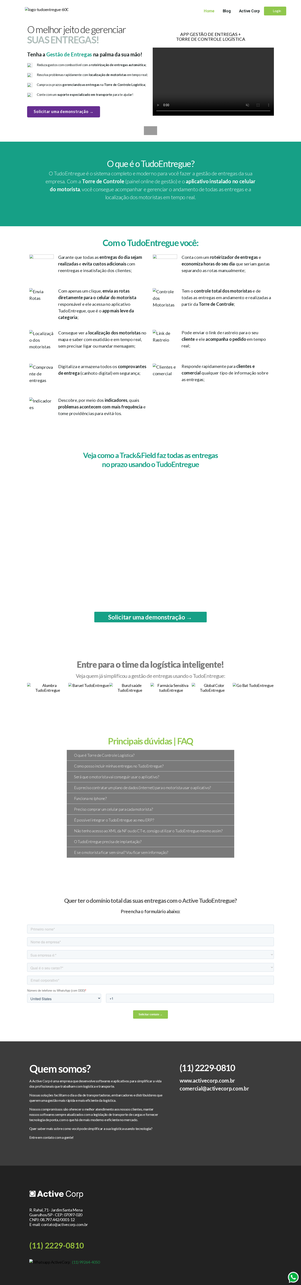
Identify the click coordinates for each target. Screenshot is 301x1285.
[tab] (150, 755)
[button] (275, 11)
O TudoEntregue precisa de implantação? (107, 841)
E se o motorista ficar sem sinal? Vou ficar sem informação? (121, 852)
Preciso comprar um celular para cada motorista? (113, 809)
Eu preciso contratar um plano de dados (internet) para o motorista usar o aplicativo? (142, 787)
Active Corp (249, 11)
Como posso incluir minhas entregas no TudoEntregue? (118, 766)
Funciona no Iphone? (90, 798)
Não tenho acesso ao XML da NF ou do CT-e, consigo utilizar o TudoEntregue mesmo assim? (148, 830)
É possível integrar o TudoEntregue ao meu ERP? (114, 820)
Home (209, 11)
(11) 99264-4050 (86, 1262)
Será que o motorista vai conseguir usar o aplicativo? (116, 776)
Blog (227, 11)
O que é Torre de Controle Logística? (104, 755)
